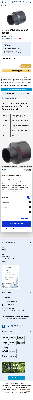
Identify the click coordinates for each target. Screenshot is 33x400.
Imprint (3, 247)
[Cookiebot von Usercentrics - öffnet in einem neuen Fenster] (24, 170)
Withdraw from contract (16, 378)
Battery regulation (6, 256)
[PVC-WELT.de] (16, 2)
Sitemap (4, 261)
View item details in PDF (12, 51)
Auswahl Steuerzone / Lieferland (10, 38)
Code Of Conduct (6, 252)
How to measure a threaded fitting (14, 53)
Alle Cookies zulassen (16, 223)
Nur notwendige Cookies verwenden (16, 228)
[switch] (29, 202)
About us (4, 249)
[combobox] (16, 58)
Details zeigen (24, 218)
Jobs (3, 254)
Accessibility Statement (8, 259)
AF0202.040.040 (7, 234)
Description (10, 93)
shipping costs (17, 48)
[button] (24, 2)
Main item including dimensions (16, 89)
